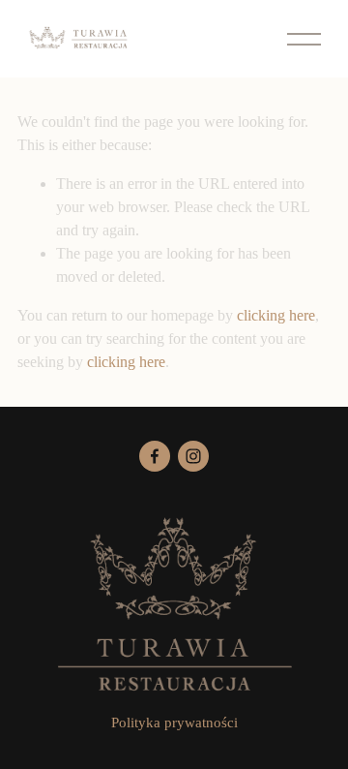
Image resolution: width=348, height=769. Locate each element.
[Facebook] (154, 456)
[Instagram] (193, 456)
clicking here (276, 315)
